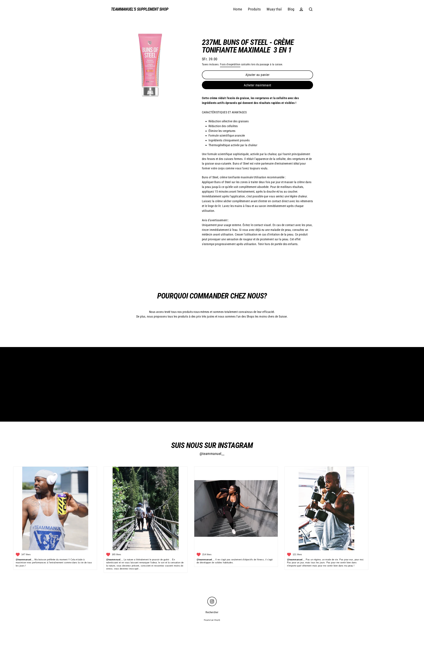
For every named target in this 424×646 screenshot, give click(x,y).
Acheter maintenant (257, 85)
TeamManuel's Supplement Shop (139, 9)
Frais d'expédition (230, 64)
